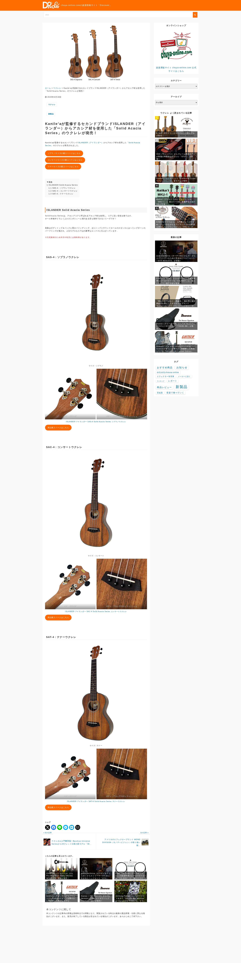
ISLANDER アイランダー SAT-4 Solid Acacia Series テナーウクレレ (96, 801)
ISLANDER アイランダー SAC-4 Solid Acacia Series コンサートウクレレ (96, 611)
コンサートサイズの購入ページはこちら (65, 160)
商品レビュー (164, 387)
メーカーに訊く (184, 376)
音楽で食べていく (175, 393)
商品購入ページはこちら (58, 428)
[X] (47, 827)
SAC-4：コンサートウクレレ (65, 191)
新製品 (51, 114)
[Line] (59, 827)
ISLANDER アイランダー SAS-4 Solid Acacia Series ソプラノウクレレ (96, 422)
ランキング (160, 381)
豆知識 (160, 393)
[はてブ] (71, 827)
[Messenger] (65, 827)
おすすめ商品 (165, 367)
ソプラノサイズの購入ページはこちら (64, 153)
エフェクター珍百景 (165, 376)
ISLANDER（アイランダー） (90, 143)
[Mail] (77, 827)
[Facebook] (53, 827)
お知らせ (181, 367)
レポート (172, 381)
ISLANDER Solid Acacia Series (63, 185)
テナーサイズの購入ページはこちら (63, 167)
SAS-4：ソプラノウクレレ (64, 188)
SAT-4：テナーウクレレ (62, 194)
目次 (51, 182)
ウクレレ (51, 104)
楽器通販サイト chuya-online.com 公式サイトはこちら (176, 69)
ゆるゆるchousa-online (168, 372)
